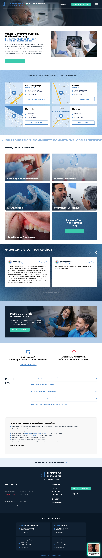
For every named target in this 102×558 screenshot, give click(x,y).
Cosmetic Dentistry (11, 498)
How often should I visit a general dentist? (44, 391)
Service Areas (57, 491)
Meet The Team (57, 495)
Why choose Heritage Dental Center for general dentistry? (49, 405)
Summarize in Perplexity (50, 448)
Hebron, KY (61, 525)
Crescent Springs (33, 86)
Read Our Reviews (55, 498)
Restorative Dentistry (11, 505)
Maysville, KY (26, 540)
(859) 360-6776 (33, 5)
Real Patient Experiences (51, 293)
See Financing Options (28, 364)
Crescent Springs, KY (29, 525)
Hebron (77, 86)
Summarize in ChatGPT (18, 448)
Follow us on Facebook (83, 494)
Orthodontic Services (26, 491)
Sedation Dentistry (25, 498)
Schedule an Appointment (15, 61)
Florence (77, 110)
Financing (55, 488)
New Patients (57, 502)
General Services (10, 491)
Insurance (56, 485)
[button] (90, 252)
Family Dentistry (10, 501)
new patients (28, 431)
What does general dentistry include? (42, 385)
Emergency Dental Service (74, 364)
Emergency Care (10, 494)
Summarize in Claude (33, 448)
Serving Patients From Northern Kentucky (50, 462)
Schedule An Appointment (81, 4)
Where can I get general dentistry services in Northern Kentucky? (51, 378)
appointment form (35, 435)
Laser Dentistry (24, 501)
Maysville (30, 110)
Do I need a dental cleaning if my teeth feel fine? (46, 398)
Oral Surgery (24, 494)
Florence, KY (61, 540)
